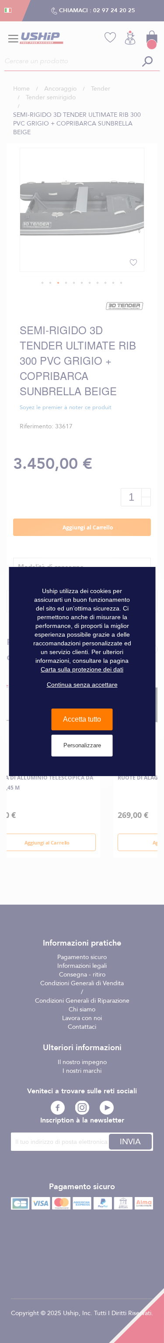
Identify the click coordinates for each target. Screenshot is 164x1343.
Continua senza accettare (82, 684)
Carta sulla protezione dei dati (82, 669)
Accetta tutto (82, 719)
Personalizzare (82, 745)
